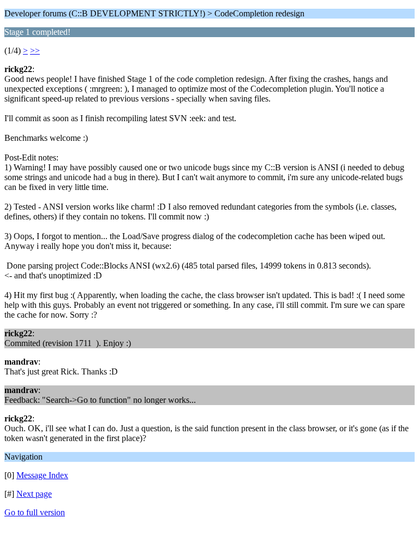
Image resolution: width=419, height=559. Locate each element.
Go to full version (34, 512)
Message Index (42, 475)
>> (35, 50)
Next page (34, 493)
